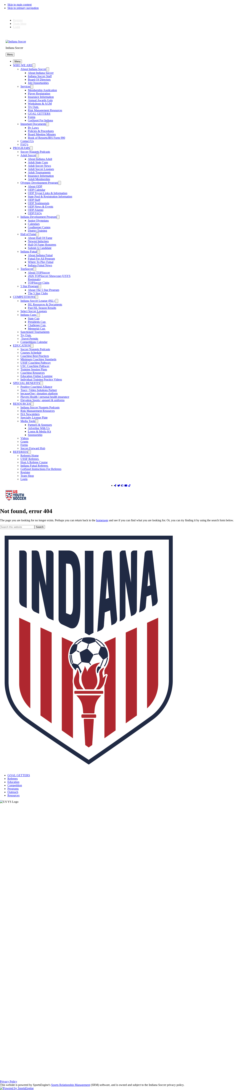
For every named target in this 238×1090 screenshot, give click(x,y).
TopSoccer (26, 268)
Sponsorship (35, 434)
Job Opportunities (38, 82)
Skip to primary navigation (23, 8)
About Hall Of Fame (40, 237)
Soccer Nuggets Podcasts (35, 151)
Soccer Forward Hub (32, 448)
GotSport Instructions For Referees (40, 469)
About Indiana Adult (40, 159)
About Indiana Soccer (33, 69)
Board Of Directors (39, 79)
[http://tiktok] (129, 485)
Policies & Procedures (41, 131)
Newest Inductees (38, 241)
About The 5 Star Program (43, 290)
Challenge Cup (37, 325)
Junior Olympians (38, 220)
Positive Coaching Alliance (36, 386)
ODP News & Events (40, 206)
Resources (13, 795)
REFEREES (20, 451)
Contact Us (27, 141)
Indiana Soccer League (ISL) (37, 300)
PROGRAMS (21, 148)
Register (18, 20)
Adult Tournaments (39, 172)
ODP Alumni (35, 210)
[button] (10, 55)
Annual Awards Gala (40, 100)
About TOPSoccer (39, 272)
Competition (14, 785)
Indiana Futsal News (40, 265)
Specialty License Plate (34, 417)
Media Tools (27, 421)
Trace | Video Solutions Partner (38, 390)
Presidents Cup (37, 321)
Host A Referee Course (34, 462)
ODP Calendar (36, 189)
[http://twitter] (119, 485)
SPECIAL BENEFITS (26, 383)
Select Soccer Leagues (33, 311)
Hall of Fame (28, 234)
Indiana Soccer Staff (40, 76)
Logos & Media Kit (39, 431)
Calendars (34, 223)
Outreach (12, 792)
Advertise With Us (39, 428)
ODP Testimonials (38, 203)
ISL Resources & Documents (45, 304)
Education (13, 782)
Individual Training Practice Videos (41, 379)
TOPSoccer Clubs (38, 282)
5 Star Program (29, 286)
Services (25, 86)
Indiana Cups (28, 314)
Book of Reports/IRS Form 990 (46, 137)
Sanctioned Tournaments (34, 331)
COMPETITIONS (24, 296)
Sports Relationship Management (70, 1084)
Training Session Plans (33, 369)
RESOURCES (22, 403)
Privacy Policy (8, 1081)
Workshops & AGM (40, 103)
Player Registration (39, 93)
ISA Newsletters (30, 414)
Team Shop (19, 23)
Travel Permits (29, 338)
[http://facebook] (115, 485)
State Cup (33, 318)
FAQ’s (24, 144)
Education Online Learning (36, 376)
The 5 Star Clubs (38, 293)
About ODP (35, 186)
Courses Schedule (30, 352)
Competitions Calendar (33, 342)
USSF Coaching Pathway (35, 362)
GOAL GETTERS (39, 113)
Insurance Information (41, 96)
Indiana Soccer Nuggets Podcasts (40, 407)
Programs (13, 788)
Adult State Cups (38, 162)
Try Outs (33, 107)
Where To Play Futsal (40, 262)
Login (16, 27)
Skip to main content (19, 4)
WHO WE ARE (22, 65)
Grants (24, 441)
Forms (31, 117)
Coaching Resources (32, 372)
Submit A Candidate (40, 248)
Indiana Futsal (28, 251)
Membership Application (42, 90)
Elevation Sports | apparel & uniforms (42, 400)
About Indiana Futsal (40, 255)
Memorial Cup (37, 328)
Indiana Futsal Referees (34, 465)
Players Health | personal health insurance (44, 396)
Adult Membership (39, 179)
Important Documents (33, 124)
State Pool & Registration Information (50, 196)
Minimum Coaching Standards (38, 359)
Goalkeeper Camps (39, 227)
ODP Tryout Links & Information (47, 193)
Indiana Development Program (38, 216)
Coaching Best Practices (34, 356)
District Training (37, 230)
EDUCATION (21, 345)
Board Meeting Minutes (42, 134)
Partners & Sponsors (40, 424)
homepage (102, 520)
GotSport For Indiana (40, 120)
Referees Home (29, 455)
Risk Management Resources (45, 110)
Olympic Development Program (39, 182)
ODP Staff (34, 199)
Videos (24, 438)
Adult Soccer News (39, 165)
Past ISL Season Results (42, 307)
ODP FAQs (35, 213)
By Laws (33, 127)
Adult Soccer (28, 155)
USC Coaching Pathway (34, 366)
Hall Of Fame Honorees (42, 244)
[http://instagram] (122, 485)
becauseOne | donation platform (39, 393)
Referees (12, 778)
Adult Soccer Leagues (41, 169)
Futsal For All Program (41, 258)
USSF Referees (29, 459)
